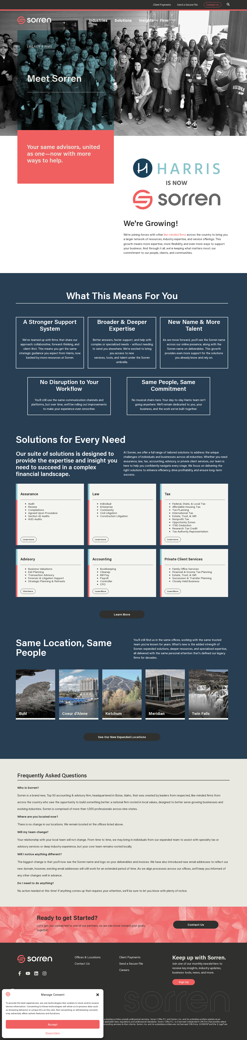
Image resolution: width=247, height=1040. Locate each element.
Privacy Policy (53, 1033)
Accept (53, 1024)
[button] (98, 995)
